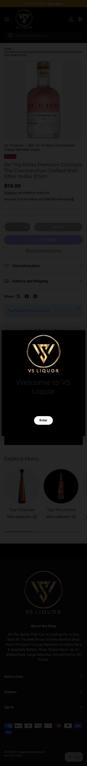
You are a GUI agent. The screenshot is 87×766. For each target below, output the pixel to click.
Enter (43, 420)
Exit (43, 430)
